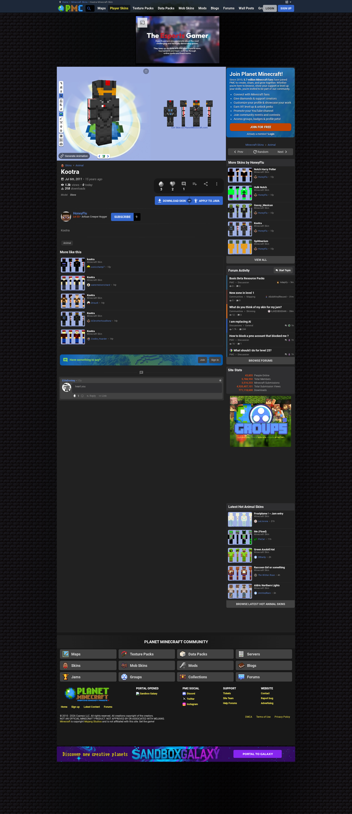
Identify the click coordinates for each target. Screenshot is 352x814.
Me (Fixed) (260, 583)
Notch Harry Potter (265, 220)
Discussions (235, 377)
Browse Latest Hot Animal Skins (260, 655)
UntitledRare (264, 644)
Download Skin (174, 200)
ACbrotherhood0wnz (101, 321)
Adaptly (284, 334)
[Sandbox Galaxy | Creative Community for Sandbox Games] (176, 805)
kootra (91, 259)
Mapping (250, 348)
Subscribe (122, 217)
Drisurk (94, 303)
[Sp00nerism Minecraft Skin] (240, 298)
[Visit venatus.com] (310, 56)
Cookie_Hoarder (99, 339)
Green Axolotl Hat (264, 601)
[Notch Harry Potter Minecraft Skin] (240, 226)
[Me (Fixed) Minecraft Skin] (240, 589)
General (249, 377)
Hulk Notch (260, 238)
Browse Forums (261, 412)
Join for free (260, 127)
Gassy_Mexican (263, 256)
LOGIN (270, 8)
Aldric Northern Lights (267, 637)
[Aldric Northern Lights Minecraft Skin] (240, 642)
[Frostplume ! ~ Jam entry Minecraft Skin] (240, 571)
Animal (80, 165)
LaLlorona (263, 573)
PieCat (261, 591)
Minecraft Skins (79, 2)
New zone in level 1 (241, 344)
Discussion (243, 334)
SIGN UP (286, 8)
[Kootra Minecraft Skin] (73, 283)
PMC (231, 334)
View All (260, 311)
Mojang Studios (93, 773)
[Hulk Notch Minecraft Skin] (240, 244)
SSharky (262, 608)
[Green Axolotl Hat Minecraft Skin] (240, 607)
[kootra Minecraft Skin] (73, 265)
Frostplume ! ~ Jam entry (268, 565)
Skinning (250, 363)
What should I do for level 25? (253, 402)
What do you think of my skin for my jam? (255, 358)
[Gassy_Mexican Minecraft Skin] (240, 262)
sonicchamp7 (97, 267)
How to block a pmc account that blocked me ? (259, 387)
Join (202, 360)
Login (271, 134)
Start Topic (285, 322)
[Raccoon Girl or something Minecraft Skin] (240, 624)
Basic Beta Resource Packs (246, 330)
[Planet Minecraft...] (88, 8)
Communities (236, 348)
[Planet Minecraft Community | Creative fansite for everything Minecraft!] (86, 745)
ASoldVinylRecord (277, 348)
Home (65, 2)
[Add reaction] (82, 396)
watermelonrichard (100, 285)
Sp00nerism (261, 292)
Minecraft (65, 773)
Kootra (91, 277)
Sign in (215, 360)
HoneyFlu (80, 213)
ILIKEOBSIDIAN (278, 363)
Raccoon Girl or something (269, 619)
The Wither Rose (266, 626)
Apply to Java (209, 200)
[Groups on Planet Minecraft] (260, 497)
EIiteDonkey (68, 380)
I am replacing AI (240, 373)
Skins (68, 165)
